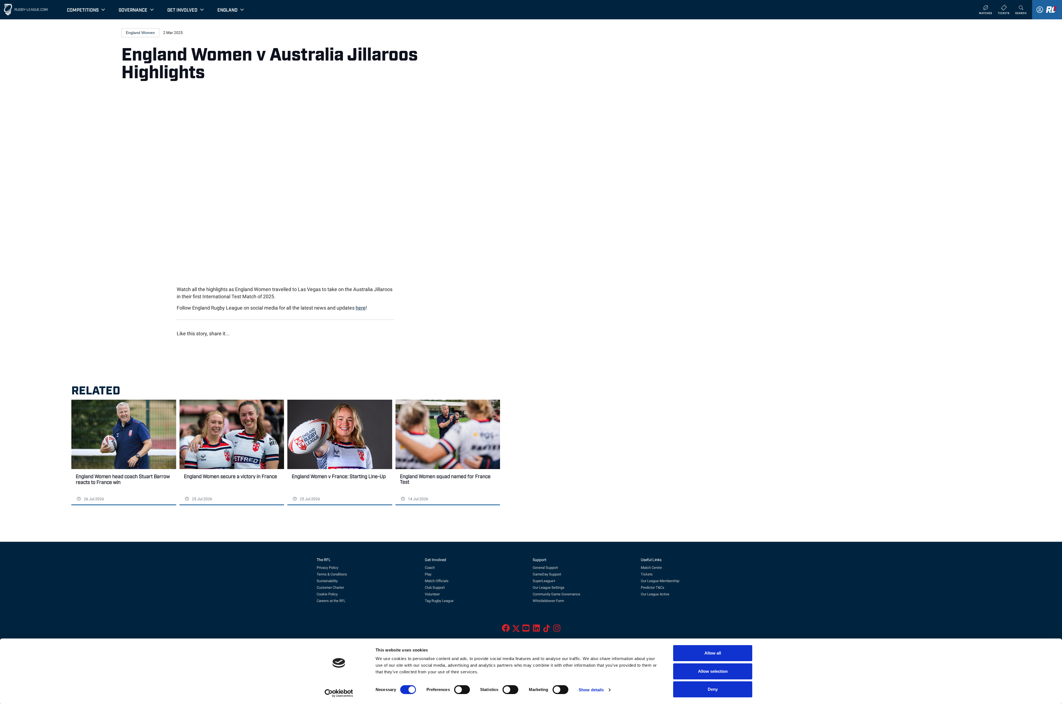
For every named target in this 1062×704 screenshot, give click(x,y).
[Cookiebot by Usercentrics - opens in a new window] (339, 693)
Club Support (435, 587)
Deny (713, 689)
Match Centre (651, 568)
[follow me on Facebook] (505, 630)
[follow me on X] (516, 630)
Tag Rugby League (439, 601)
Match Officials (437, 581)
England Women (140, 32)
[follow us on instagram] (557, 630)
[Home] (8, 9)
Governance (133, 9)
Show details (591, 689)
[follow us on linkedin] (536, 630)
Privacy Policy (327, 568)
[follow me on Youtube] (526, 630)
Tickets (647, 574)
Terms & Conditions (332, 574)
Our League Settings (548, 587)
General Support (545, 568)
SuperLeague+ (544, 581)
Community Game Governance (556, 594)
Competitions (83, 9)
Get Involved (182, 9)
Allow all (712, 653)
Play (428, 574)
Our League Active (655, 594)
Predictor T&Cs (652, 587)
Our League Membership (660, 581)
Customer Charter (330, 587)
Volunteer (432, 594)
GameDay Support (547, 574)
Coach (430, 568)
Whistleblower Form (548, 601)
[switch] (462, 689)
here (361, 308)
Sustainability (327, 581)
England (227, 9)
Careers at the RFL (331, 601)
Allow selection (713, 671)
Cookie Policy (327, 594)
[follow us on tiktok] (546, 630)
